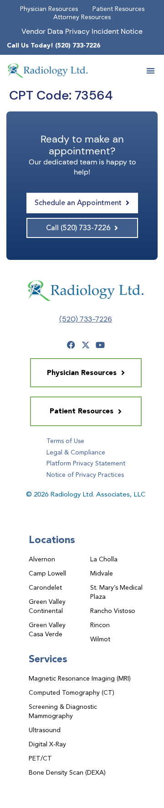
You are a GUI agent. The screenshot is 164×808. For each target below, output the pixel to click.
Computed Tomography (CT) (71, 692)
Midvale (101, 573)
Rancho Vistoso (112, 610)
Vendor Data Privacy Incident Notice (82, 31)
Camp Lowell (47, 573)
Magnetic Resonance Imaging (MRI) (80, 678)
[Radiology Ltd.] (48, 70)
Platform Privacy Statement (85, 463)
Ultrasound (45, 730)
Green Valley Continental (47, 606)
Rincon (100, 624)
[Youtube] (100, 345)
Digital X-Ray (47, 744)
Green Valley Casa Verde (47, 629)
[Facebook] (71, 345)
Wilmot (100, 639)
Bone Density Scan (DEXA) (67, 772)
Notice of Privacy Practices (85, 474)
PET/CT (40, 758)
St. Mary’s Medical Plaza (116, 592)
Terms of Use (65, 440)
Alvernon (42, 559)
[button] (151, 70)
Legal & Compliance (75, 452)
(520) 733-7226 (85, 319)
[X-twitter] (86, 345)
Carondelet (45, 587)
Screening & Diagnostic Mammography (63, 711)
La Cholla (104, 559)
